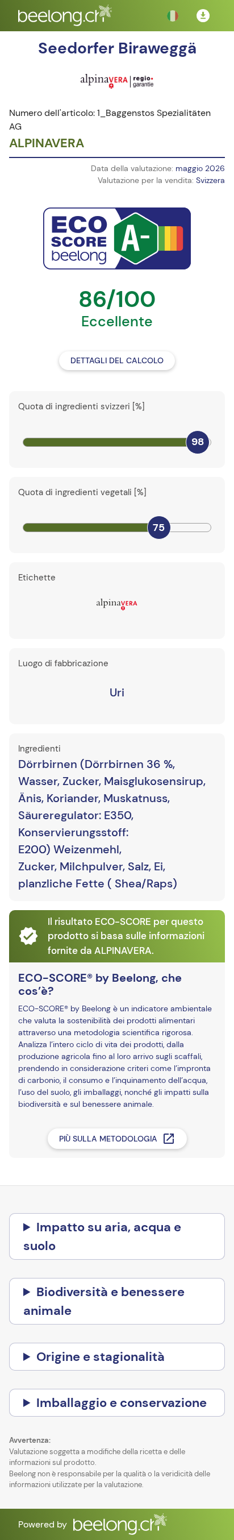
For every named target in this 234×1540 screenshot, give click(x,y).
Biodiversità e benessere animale (104, 1301)
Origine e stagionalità (100, 1356)
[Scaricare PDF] (203, 15)
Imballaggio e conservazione (121, 1402)
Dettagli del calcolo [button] (117, 360)
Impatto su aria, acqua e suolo (102, 1236)
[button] (172, 16)
